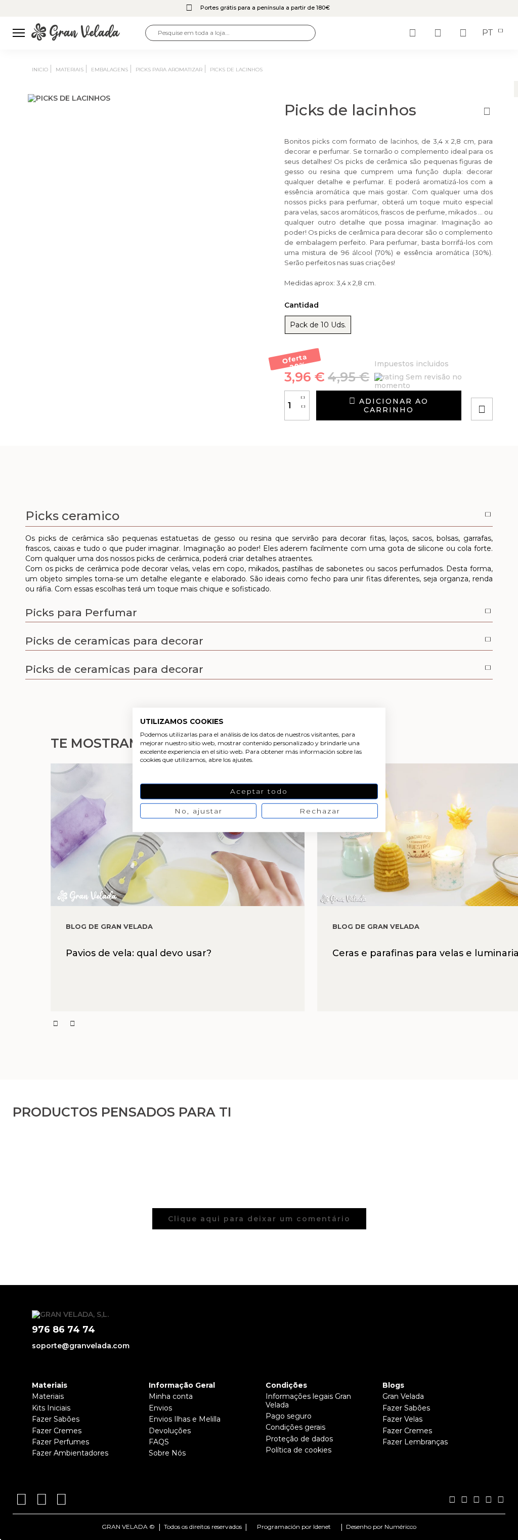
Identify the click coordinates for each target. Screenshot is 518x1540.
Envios (160, 1408)
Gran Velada (403, 1396)
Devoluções (170, 1430)
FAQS (159, 1441)
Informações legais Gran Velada (308, 1400)
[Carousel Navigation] (284, 1023)
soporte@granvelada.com (81, 1346)
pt (488, 32)
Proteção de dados (299, 1438)
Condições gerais (295, 1427)
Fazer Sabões (55, 1419)
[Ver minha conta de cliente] (439, 32)
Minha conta (171, 1396)
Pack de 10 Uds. (318, 325)
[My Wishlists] (413, 32)
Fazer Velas (402, 1419)
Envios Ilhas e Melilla (185, 1419)
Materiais (48, 1396)
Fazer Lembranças (415, 1441)
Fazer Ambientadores (70, 1453)
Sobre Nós (167, 1453)
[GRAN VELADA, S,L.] (88, 32)
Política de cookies (298, 1450)
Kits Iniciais (51, 1408)
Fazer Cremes (56, 1430)
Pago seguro (289, 1416)
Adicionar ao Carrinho (392, 405)
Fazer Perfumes (60, 1441)
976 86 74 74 (63, 1329)
